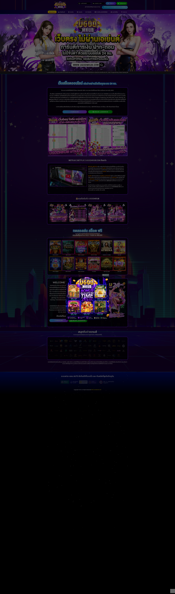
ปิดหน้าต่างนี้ (106, 275)
